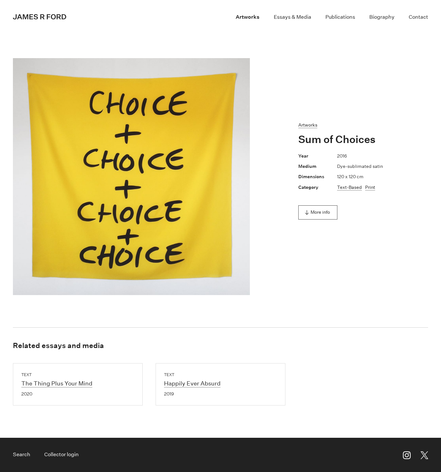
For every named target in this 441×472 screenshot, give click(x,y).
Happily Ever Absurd (192, 383)
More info (320, 212)
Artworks (248, 17)
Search (21, 454)
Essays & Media (292, 17)
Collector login (61, 454)
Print (370, 187)
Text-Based (349, 187)
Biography (382, 17)
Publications (340, 17)
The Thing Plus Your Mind (56, 383)
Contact (418, 17)
